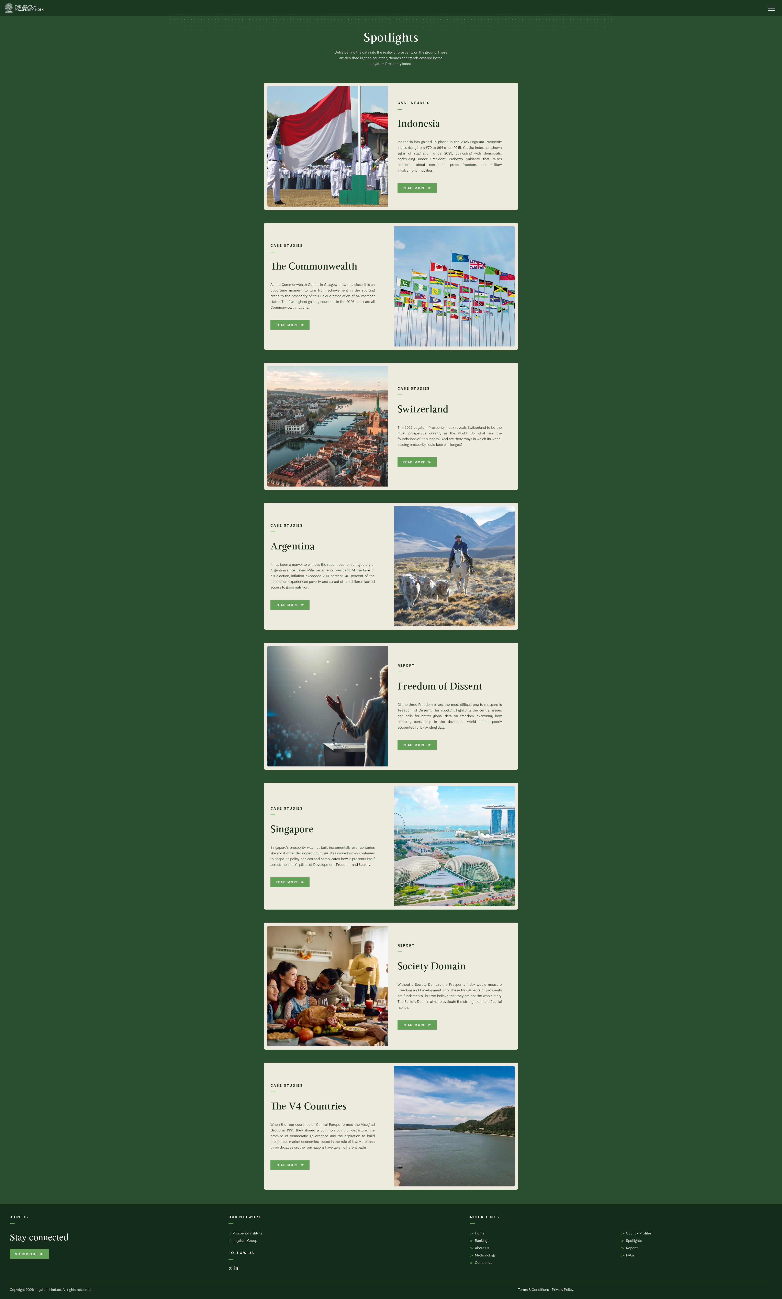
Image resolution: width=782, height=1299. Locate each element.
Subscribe (26, 1254)
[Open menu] (771, 8)
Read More (414, 188)
